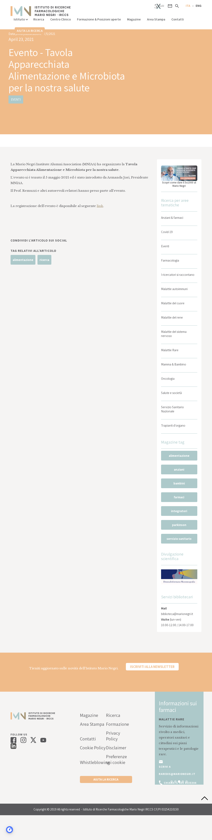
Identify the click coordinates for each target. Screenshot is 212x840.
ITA (188, 6)
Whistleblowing (93, 762)
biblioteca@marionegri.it (177, 614)
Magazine (134, 19)
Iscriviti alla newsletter (152, 666)
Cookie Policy (93, 748)
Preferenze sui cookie (116, 759)
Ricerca (38, 19)
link (100, 206)
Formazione (117, 724)
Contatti (177, 19)
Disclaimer (116, 748)
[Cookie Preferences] (9, 829)
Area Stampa (156, 19)
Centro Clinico (60, 19)
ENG (198, 6)
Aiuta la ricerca (30, 31)
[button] (20, 18)
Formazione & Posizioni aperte (99, 19)
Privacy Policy (113, 736)
